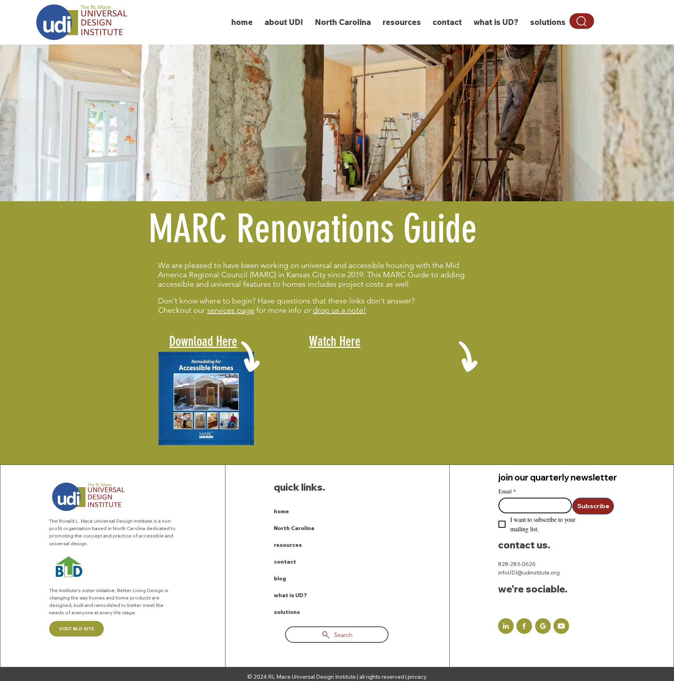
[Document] (506, 626)
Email (507, 491)
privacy (417, 676)
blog (280, 578)
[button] (581, 21)
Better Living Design (141, 590)
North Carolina (294, 528)
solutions (287, 611)
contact (285, 561)
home (281, 511)
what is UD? (290, 595)
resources (288, 544)
